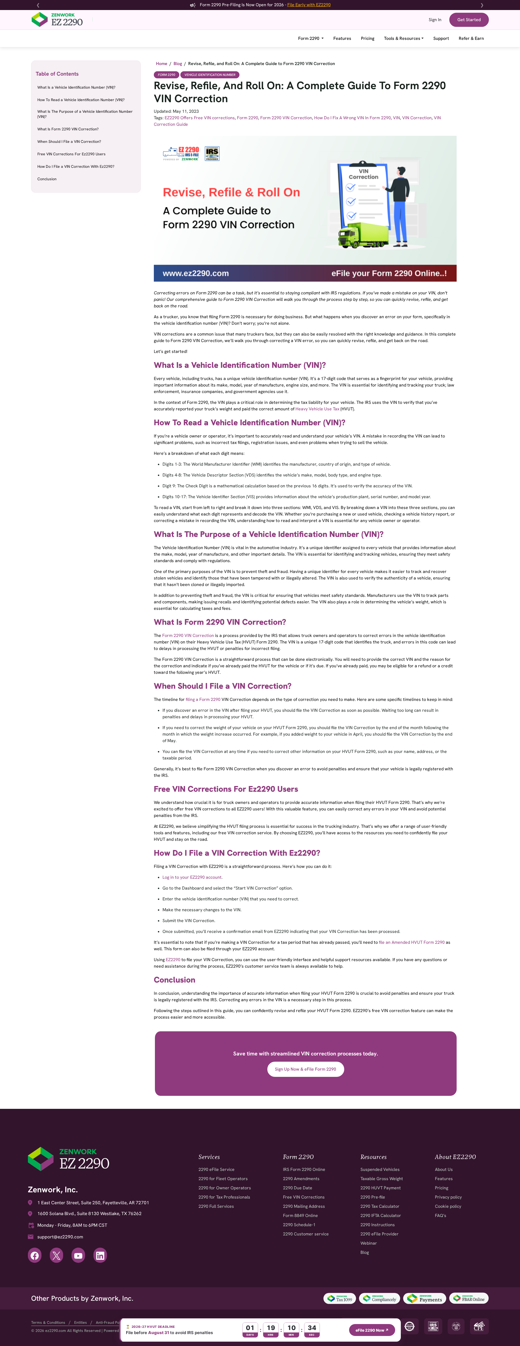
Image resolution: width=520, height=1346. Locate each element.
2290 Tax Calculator (379, 1206)
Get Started (469, 19)
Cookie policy (448, 1206)
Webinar (368, 1243)
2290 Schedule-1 (299, 1224)
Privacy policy (448, 1197)
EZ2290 (173, 959)
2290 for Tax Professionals (224, 1197)
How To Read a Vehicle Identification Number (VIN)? (81, 99)
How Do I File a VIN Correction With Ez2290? (75, 166)
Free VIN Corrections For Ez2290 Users (71, 154)
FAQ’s (440, 1215)
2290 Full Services (216, 1206)
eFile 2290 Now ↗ (372, 1330)
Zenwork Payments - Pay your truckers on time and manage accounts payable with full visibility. (261, 5)
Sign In (435, 19)
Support (441, 38)
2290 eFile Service (217, 1169)
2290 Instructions (377, 1224)
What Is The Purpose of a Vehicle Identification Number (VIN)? (85, 114)
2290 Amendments (301, 1178)
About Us (444, 1169)
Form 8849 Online (300, 1215)
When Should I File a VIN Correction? (69, 141)
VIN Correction (417, 118)
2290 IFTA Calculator (380, 1215)
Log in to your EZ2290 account (192, 877)
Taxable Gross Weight (381, 1178)
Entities (80, 1322)
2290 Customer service (306, 1233)
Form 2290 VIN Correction (286, 118)
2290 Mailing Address (304, 1206)
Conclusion (47, 178)
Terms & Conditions (48, 1322)
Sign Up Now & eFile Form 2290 (305, 1069)
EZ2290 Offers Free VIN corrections (200, 118)
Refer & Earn (471, 38)
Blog (364, 1252)
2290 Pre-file (372, 1197)
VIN (396, 118)
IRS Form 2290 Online (304, 1169)
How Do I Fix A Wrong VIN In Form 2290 (352, 118)
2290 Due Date (297, 1187)
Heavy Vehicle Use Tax (317, 409)
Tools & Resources (402, 38)
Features (342, 38)
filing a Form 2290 (203, 699)
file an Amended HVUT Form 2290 (412, 942)
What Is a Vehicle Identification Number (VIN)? (76, 87)
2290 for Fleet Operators (223, 1178)
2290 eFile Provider (379, 1233)
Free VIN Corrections (304, 1197)
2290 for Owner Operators (225, 1187)
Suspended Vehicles (380, 1169)
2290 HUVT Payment (380, 1187)
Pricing (367, 38)
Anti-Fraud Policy (110, 1322)
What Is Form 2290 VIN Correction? (68, 129)
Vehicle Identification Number (209, 75)
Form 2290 (309, 38)
